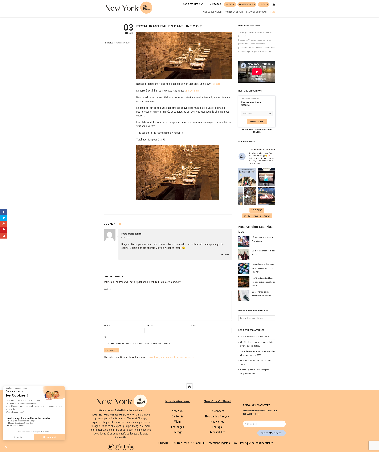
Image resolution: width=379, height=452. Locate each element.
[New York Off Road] (128, 7)
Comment (108, 289)
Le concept (217, 411)
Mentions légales (219, 443)
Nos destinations (193, 4)
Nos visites (217, 421)
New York (177, 411)
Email (150, 326)
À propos (215, 4)
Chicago (178, 432)
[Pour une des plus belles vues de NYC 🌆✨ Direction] (247, 196)
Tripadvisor (131, 447)
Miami (177, 421)
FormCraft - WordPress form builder (257, 131)
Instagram (118, 447)
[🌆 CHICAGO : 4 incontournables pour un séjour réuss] (266, 196)
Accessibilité (217, 432)
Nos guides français (217, 416)
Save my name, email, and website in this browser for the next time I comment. (137, 343)
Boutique (217, 427)
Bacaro (217, 83)
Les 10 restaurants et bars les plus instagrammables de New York (263, 282)
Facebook (124, 447)
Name (107, 326)
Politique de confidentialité (256, 443)
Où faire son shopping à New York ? (254, 337)
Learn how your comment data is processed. (172, 357)
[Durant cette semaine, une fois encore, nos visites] (247, 177)
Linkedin (111, 447)
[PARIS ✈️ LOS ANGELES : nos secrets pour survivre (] (266, 177)
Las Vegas (177, 427)
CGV (235, 443)
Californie (177, 416)
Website (194, 326)
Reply (226, 255)
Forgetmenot (193, 90)
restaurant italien (131, 233)
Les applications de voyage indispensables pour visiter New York (263, 268)
